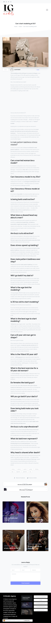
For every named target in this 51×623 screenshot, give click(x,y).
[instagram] (11, 1)
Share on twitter (33, 478)
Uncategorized (40, 610)
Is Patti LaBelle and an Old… (12, 548)
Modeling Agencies (40, 603)
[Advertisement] (25, 102)
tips (30, 471)
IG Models (37, 469)
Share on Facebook (20, 478)
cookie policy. (27, 620)
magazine (18, 471)
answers (19, 469)
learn (12, 471)
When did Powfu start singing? (11, 519)
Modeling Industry (41, 606)
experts (25, 469)
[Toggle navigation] (47, 10)
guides (30, 469)
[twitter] (8, 1)
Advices (13, 469)
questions (25, 471)
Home (15, 26)
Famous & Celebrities (41, 596)
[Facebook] (4, 1)
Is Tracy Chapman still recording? (35, 547)
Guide (20, 26)
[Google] (6, 1)
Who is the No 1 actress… (35, 520)
